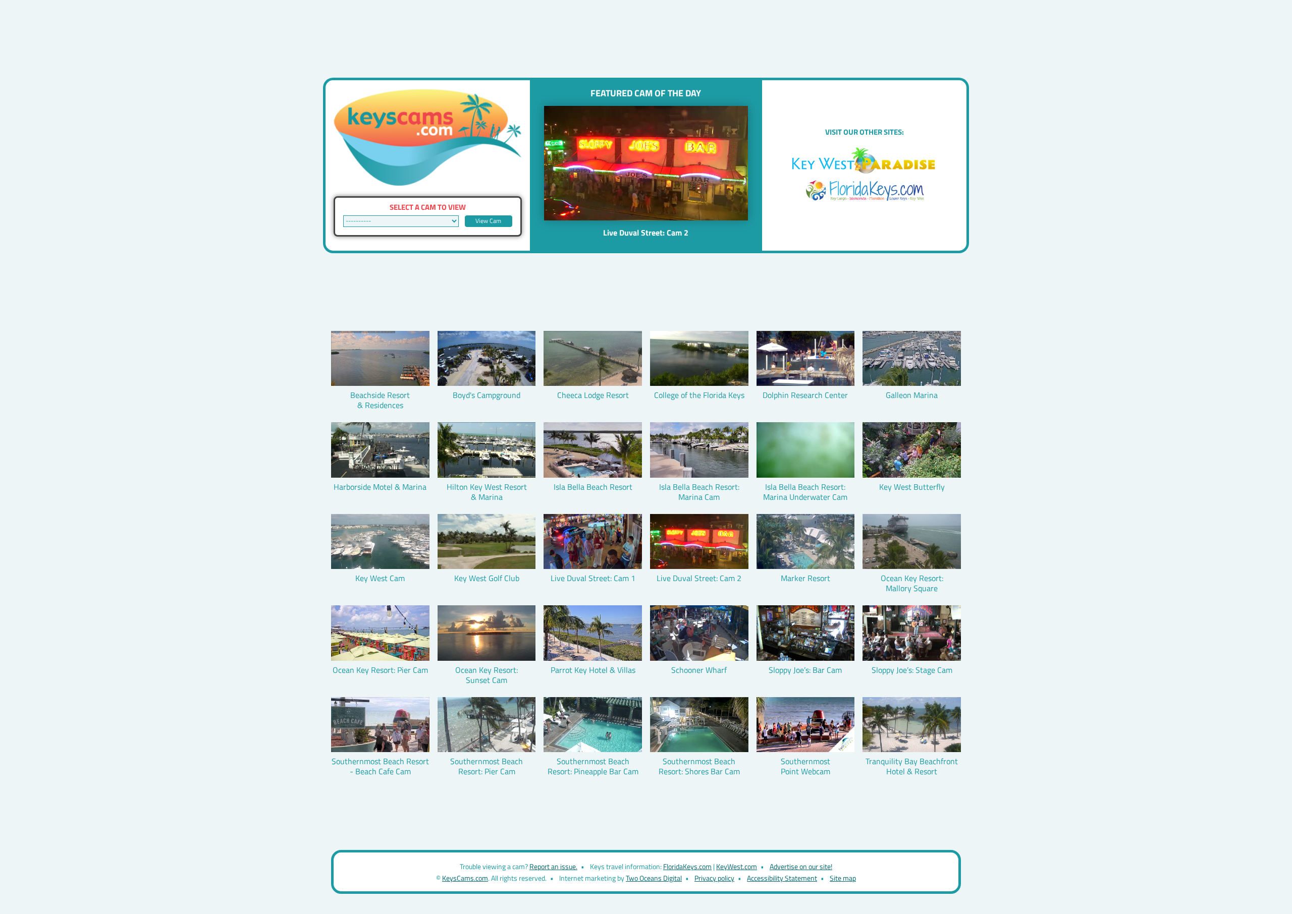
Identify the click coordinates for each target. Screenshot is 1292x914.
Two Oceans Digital (654, 878)
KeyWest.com (736, 866)
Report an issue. (553, 866)
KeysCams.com (465, 878)
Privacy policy (714, 878)
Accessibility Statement (782, 878)
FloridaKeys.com (687, 866)
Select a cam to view (428, 207)
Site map (843, 878)
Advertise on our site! (801, 866)
